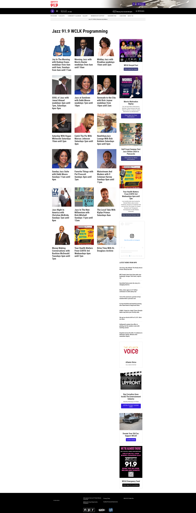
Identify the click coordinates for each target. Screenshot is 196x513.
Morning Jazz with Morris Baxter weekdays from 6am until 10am (84, 63)
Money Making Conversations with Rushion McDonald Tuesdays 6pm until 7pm (61, 253)
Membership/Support (97, 15)
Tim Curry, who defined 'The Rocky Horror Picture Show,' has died (130, 268)
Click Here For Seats (130, 69)
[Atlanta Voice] (131, 350)
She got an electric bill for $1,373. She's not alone (130, 318)
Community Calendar (74, 15)
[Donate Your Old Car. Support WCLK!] (131, 421)
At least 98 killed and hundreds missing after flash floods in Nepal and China (130, 304)
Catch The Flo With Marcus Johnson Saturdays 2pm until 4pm (84, 140)
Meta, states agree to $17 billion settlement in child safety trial (128, 290)
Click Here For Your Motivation (131, 116)
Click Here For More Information (131, 158)
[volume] (57, 11)
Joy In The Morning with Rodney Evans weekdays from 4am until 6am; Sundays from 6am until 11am (61, 64)
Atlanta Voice (131, 362)
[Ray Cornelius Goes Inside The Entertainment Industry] (131, 381)
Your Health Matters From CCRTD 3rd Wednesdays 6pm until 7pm (84, 252)
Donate (141, 4)
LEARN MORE (131, 440)
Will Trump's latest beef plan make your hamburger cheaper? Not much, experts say (130, 276)
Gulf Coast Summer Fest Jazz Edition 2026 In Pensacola (130, 151)
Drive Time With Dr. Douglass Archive (106, 249)
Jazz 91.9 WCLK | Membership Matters (98, 19)
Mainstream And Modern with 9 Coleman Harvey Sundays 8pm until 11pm (105, 176)
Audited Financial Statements (110, 501)
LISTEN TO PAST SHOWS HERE (131, 406)
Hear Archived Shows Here (130, 215)
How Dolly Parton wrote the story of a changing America (129, 284)
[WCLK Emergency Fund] (131, 462)
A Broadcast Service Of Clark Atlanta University (92, 498)
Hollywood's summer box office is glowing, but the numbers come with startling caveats (129, 325)
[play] (52, 11)
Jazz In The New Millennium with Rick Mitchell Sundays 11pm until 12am (84, 215)
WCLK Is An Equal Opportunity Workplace (90, 502)
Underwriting (112, 15)
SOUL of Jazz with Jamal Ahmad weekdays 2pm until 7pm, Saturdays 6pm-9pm (61, 103)
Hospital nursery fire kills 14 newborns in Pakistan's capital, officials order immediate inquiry (130, 334)
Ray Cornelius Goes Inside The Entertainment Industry (131, 396)
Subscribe (123, 15)
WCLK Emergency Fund (131, 481)
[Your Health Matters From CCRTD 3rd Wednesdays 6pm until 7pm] (131, 177)
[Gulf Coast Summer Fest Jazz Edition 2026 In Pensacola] (131, 134)
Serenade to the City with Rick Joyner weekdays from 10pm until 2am (106, 101)
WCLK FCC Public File (129, 498)
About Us (130, 15)
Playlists (62, 15)
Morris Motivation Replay (131, 102)
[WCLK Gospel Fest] (131, 50)
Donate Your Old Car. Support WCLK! (131, 434)
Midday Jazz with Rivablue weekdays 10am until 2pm (106, 62)
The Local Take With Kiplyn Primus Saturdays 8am (106, 212)
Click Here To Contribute (131, 485)
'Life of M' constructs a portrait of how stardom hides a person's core (130, 297)
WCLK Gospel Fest (131, 65)
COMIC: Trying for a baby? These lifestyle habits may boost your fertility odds (130, 311)
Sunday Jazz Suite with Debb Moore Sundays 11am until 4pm (61, 175)
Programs (54, 15)
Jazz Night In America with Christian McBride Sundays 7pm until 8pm (60, 215)
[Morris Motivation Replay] (131, 86)
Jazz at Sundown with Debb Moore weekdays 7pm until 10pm (84, 101)
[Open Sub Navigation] (65, 15)
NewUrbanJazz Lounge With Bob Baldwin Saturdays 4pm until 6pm (105, 140)
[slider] (59, 11)
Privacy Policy (106, 498)
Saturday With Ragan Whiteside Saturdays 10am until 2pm (61, 139)
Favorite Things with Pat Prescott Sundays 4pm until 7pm (84, 175)
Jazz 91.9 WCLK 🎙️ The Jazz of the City (130, 256)
